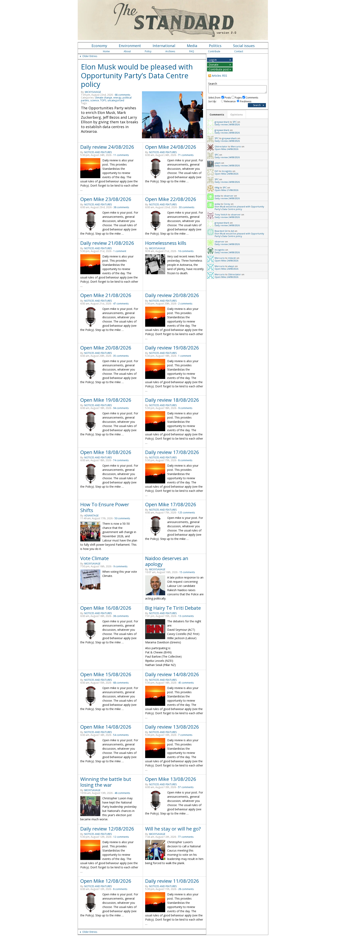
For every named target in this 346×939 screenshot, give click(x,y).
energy (117, 97)
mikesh (232, 257)
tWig (217, 187)
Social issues (244, 45)
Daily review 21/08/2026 (107, 243)
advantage (91, 515)
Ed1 (216, 171)
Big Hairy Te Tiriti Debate (173, 608)
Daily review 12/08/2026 (107, 828)
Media (192, 45)
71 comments (186, 155)
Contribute (214, 51)
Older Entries (89, 56)
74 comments (121, 460)
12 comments (121, 837)
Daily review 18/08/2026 (172, 400)
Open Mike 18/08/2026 (105, 452)
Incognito (227, 171)
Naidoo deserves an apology (166, 561)
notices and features (98, 152)
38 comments (121, 207)
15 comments (187, 572)
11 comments (121, 155)
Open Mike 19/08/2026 (105, 400)
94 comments (121, 408)
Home (106, 51)
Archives (170, 51)
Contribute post (219, 69)
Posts (228, 97)
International (164, 45)
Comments (252, 97)
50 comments (122, 518)
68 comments (122, 94)
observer (228, 195)
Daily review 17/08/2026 (172, 452)
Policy (148, 51)
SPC (235, 121)
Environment (130, 45)
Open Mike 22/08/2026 (170, 199)
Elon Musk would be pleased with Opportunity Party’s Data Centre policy (137, 75)
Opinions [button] (236, 114)
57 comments (186, 787)
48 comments (122, 793)
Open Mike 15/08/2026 (105, 674)
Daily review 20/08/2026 (172, 295)
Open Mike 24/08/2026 (170, 147)
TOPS (103, 100)
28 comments (186, 889)
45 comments (186, 682)
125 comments (186, 512)
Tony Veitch (221, 214)
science (94, 100)
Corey (227, 203)
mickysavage (93, 92)
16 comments (186, 251)
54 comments (121, 735)
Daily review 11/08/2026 (172, 881)
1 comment (119, 251)
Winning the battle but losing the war (105, 782)
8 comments (185, 460)
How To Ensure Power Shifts (104, 507)
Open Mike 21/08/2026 (105, 295)
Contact (238, 51)
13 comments (186, 616)
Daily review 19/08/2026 (172, 347)
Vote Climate (94, 558)
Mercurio (236, 146)
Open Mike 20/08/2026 (105, 347)
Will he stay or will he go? (173, 828)
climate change (103, 97)
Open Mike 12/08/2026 (105, 881)
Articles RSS (219, 75)
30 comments (186, 207)
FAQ (191, 51)
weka (217, 195)
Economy (99, 45)
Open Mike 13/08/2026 (170, 779)
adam (218, 162)
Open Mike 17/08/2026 (170, 504)
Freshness (245, 101)
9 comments (185, 408)
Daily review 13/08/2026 (172, 726)
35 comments (121, 356)
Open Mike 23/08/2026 (105, 199)
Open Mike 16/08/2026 (105, 608)
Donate (213, 64)
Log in (213, 60)
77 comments (186, 837)
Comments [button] (217, 114)
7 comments (185, 735)
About (127, 51)
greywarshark (222, 121)
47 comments (121, 303)
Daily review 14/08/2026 (172, 674)
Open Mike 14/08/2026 (105, 726)
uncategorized (116, 100)
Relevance (230, 101)
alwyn (231, 266)
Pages (238, 97)
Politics (215, 45)
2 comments (185, 303)
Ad (232, 230)
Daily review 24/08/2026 (107, 147)
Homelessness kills (165, 243)
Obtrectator (221, 146)
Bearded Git (221, 230)
